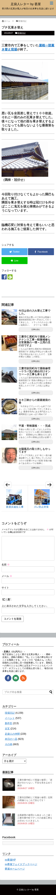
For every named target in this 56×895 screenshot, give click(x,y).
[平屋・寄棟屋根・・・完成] (9, 432)
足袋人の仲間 (12, 734)
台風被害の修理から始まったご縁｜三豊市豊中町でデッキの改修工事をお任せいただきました (34, 818)
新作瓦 (8, 723)
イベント (10, 718)
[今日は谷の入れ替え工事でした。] (9, 317)
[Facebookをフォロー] (4, 276)
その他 (8, 744)
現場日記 (22, 33)
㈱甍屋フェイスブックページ (21, 864)
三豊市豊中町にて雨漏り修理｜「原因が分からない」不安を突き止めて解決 (34, 783)
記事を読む (36, 329)
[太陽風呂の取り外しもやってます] (9, 455)
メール (7, 576)
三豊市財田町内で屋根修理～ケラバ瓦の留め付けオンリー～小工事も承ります (34, 371)
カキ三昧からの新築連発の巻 (34, 401)
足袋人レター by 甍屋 (26, 4)
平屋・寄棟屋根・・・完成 (34, 425)
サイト (5, 587)
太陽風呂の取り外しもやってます (34, 450)
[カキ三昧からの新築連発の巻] (9, 406)
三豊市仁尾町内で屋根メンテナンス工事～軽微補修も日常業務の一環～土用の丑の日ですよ (34, 341)
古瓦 (7, 728)
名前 (6, 564)
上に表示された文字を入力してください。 (25, 606)
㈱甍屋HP (10, 859)
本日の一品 (11, 739)
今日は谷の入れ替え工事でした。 (34, 312)
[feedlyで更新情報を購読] (10, 276)
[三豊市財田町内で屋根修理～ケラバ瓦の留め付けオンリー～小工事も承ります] (9, 375)
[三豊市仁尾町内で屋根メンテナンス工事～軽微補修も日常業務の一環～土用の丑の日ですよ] (9, 343)
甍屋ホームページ (15, 868)
